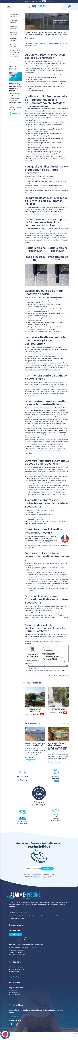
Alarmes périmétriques (16, 969)
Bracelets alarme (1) (14, 39)
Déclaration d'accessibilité (49, 916)
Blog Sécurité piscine (16, 988)
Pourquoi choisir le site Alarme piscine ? (22, 948)
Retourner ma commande (18, 954)
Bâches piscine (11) (14, 45)
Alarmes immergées (16, 967)
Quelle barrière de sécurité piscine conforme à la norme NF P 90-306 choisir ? (57, 746)
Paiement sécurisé (15, 952)
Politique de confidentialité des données (22, 916)
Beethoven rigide (32, 158)
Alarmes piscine (14, 994)
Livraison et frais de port (17, 950)
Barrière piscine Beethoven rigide (58, 709)
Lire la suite (16, 113)
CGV (29, 912)
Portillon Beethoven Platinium (38, 481)
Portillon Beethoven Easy (36, 485)
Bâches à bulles (14, 971)
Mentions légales (21, 912)
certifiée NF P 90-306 (48, 64)
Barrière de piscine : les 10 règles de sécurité (35, 744)
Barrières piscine (63, 675)
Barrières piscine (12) (14, 28)
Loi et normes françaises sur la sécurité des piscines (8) (15, 53)
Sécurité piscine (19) (14, 22)
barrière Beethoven (33, 61)
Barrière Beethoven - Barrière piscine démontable (35, 709)
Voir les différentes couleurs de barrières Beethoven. (43, 331)
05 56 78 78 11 (22, 777)
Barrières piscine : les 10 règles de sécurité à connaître (46, 670)
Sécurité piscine (14, 990)
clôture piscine (41, 415)
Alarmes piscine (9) (14, 33)
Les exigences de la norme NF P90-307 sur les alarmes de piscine (15, 87)
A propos (12, 912)
